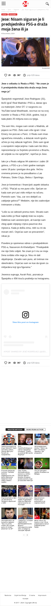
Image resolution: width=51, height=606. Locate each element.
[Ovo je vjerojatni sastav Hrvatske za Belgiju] (42, 463)
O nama (32, 595)
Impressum (42, 595)
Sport (9, 10)
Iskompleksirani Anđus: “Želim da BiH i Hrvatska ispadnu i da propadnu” (40, 449)
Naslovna (8, 595)
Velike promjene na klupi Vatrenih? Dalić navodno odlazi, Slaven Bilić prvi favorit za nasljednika (8, 450)
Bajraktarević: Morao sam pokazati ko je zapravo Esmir (39, 500)
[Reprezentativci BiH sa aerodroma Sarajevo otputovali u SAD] (9, 491)
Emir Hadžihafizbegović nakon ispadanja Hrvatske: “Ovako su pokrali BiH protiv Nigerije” (25, 450)
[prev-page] (24, 535)
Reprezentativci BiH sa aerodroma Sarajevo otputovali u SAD (8, 500)
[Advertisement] (25, 394)
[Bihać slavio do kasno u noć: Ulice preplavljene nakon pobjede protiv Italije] (42, 513)
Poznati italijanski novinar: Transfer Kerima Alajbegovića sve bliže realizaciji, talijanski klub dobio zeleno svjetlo (8, 476)
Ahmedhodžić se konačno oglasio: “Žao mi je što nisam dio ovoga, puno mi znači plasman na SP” (7, 525)
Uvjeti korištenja (20, 595)
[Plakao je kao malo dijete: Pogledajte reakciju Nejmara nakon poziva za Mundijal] (25, 491)
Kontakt (25, 599)
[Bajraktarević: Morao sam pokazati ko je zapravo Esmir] (42, 491)
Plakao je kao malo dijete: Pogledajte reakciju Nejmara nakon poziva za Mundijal (25, 501)
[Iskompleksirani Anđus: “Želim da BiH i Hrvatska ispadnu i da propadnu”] (42, 439)
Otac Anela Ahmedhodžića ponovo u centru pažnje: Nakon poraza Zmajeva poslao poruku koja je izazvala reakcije (25, 475)
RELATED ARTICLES (15, 429)
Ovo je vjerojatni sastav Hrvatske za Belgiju (41, 472)
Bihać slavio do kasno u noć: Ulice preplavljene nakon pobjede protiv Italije (41, 524)
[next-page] (27, 535)
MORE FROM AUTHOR (34, 429)
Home (3, 10)
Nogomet (16, 10)
